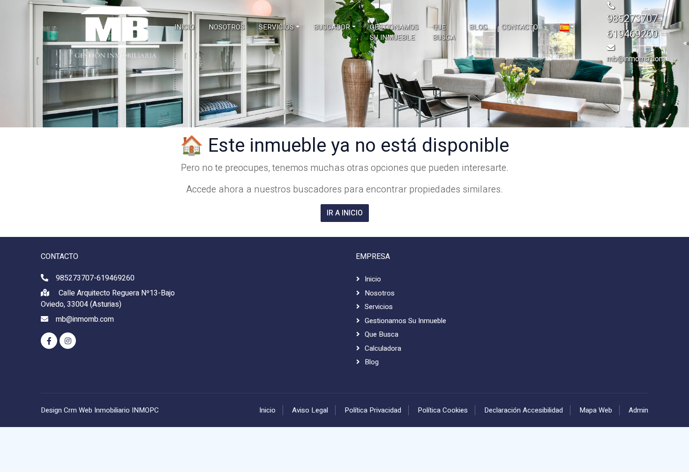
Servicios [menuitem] (276, 27)
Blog (372, 362)
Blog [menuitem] (478, 27)
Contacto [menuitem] (520, 27)
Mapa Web (595, 410)
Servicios (379, 307)
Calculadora (383, 348)
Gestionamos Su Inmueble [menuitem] (394, 32)
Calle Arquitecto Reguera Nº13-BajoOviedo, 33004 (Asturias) (108, 299)
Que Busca (381, 334)
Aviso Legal (310, 410)
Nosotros (380, 293)
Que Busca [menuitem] (444, 32)
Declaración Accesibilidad (523, 410)
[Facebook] (49, 340)
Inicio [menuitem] (184, 27)
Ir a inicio (345, 213)
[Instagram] (68, 340)
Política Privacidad (372, 410)
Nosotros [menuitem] (227, 27)
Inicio (373, 279)
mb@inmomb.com (636, 59)
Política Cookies (443, 410)
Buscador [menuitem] (332, 27)
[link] (84, 32)
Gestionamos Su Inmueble (405, 321)
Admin (638, 410)
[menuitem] (567, 27)
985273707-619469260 (95, 278)
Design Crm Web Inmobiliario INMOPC (100, 410)
